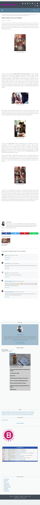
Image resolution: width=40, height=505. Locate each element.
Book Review (9, 412)
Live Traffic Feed (20, 447)
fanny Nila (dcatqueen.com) (9, 281)
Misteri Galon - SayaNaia (19, 450)
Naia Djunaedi (20, 334)
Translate (10, 351)
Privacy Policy (16, 496)
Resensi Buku (6, 479)
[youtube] (27, 3)
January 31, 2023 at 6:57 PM (19, 281)
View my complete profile (20, 342)
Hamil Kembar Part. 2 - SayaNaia (22, 457)
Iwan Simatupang (30, 414)
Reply (6, 259)
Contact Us (11, 496)
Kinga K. (6, 255)
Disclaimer (21, 496)
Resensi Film (6, 484)
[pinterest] (37, 6)
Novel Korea (6, 489)
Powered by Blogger (20, 423)
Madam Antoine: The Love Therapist (5, 245)
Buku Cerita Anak (7, 485)
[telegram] (35, 6)
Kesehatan (20, 412)
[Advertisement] (20, 65)
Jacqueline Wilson (7, 487)
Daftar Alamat (6, 491)
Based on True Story (11, 414)
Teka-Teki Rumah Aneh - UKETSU (16, 366)
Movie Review (25, 412)
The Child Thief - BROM (14, 373)
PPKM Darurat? (13, 389)
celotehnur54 (7, 263)
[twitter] (25, 3)
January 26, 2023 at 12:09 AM (13, 255)
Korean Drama (14, 412)
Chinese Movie (31, 412)
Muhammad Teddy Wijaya (9, 291)
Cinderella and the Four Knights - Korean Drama (19, 378)
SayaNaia (19, 449)
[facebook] (23, 3)
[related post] (6, 240)
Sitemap (25, 496)
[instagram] (30, 3)
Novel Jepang (4, 414)
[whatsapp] (35, 3)
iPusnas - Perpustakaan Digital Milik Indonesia (19, 380)
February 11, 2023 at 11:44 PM (19, 291)
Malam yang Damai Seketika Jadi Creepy (18, 383)
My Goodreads (5, 420)
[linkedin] (32, 3)
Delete (8, 259)
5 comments (9, 20)
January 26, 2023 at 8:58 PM (14, 263)
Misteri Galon (12, 375)
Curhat (5, 481)
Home (29, 496)
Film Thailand (23, 414)
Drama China (18, 414)
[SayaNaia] (10, 5)
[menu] (2, 10)
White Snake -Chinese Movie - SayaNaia (22, 455)
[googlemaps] (37, 3)
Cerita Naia (4, 412)
